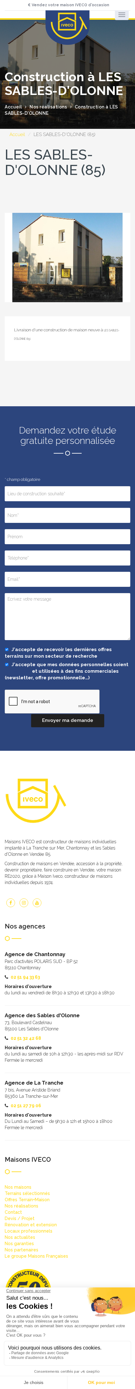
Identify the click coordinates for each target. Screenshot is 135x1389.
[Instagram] (23, 902)
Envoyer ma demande (67, 720)
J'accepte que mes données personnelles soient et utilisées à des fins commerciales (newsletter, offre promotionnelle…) (66, 671)
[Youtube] (37, 902)
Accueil (17, 134)
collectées (18, 671)
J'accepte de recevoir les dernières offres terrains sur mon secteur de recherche (58, 653)
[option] (67, 258)
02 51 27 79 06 (26, 1105)
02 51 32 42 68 (26, 1038)
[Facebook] (10, 902)
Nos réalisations (48, 106)
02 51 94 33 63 (25, 977)
